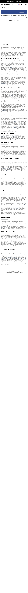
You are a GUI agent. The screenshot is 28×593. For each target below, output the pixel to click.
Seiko (12, 74)
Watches (12, 271)
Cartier (6, 115)
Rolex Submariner (7, 168)
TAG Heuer (16, 127)
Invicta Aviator (15, 208)
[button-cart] (26, 4)
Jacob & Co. (18, 271)
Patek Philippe (11, 95)
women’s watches (11, 257)
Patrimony (8, 170)
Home (9, 271)
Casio (22, 87)
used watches (4, 227)
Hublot (21, 258)
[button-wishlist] (24, 4)
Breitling (17, 258)
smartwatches (4, 136)
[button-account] (21, 4)
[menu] (2, 4)
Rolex (11, 67)
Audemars (3, 83)
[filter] (26, 17)
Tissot (15, 121)
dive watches (12, 136)
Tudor (7, 258)
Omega (22, 104)
